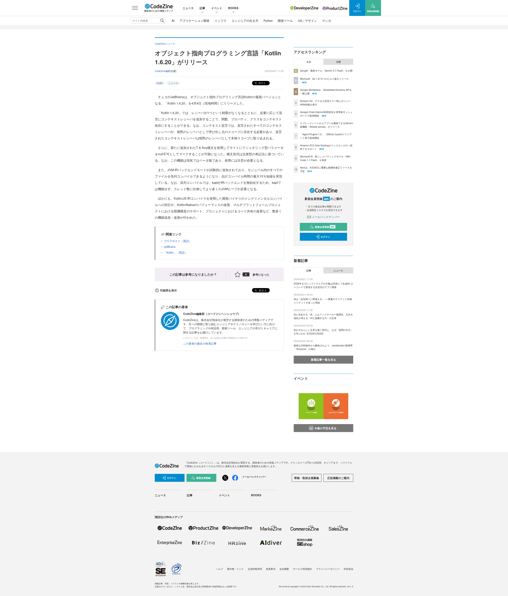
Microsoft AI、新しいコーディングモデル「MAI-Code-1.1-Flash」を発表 (325, 158)
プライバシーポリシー (328, 568)
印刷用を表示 (168, 290)
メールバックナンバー (326, 217)
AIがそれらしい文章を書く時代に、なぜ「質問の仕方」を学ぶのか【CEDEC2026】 (323, 331)
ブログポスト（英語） (177, 241)
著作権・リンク (235, 568)
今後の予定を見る (325, 428)
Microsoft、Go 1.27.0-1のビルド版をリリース (324, 78)
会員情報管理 (255, 568)
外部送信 (348, 568)
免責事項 (270, 568)
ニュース (188, 8)
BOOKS (233, 8)
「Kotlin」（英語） (175, 252)
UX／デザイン (307, 20)
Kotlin (160, 83)
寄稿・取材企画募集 (306, 478)
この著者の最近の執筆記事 (199, 343)
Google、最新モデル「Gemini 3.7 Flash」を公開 (326, 70)
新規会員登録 (325, 227)
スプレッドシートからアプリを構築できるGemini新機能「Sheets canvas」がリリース (326, 124)
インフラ (220, 20)
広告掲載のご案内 (338, 478)
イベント (216, 8)
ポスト (262, 82)
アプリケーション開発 (194, 20)
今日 (308, 62)
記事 (202, 8)
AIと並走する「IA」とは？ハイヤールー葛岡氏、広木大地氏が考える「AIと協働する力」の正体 (323, 316)
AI (173, 20)
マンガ (326, 20)
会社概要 (284, 568)
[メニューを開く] (135, 8)
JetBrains (169, 247)
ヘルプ (219, 568)
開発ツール (285, 20)
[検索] (162, 20)
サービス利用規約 (302, 568)
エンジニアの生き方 (245, 20)
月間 (338, 62)
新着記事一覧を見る (323, 359)
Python (268, 20)
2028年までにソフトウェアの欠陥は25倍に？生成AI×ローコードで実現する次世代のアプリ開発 (323, 285)
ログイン (325, 237)
